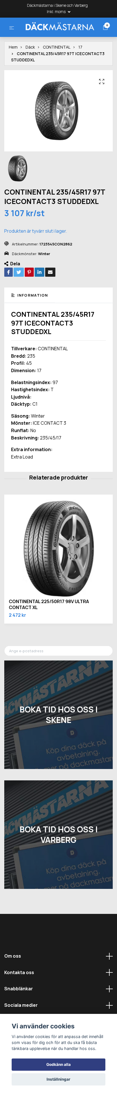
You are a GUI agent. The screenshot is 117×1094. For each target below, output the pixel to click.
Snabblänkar (18, 1010)
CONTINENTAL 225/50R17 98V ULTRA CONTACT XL (49, 626)
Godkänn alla (58, 1064)
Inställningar (58, 1079)
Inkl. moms (56, 11)
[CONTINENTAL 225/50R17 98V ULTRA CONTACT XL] (58, 570)
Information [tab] (32, 316)
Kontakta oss (19, 994)
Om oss (12, 977)
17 (80, 69)
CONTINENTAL (56, 69)
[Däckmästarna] (58, 36)
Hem (13, 69)
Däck (30, 69)
